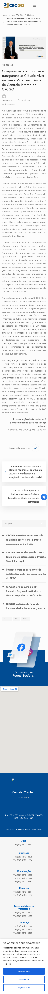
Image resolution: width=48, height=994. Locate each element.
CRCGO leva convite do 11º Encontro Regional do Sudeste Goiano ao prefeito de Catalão (23, 591)
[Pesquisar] (24, 523)
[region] (24, 966)
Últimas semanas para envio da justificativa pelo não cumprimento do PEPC (26, 574)
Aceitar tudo (24, 971)
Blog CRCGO (17, 15)
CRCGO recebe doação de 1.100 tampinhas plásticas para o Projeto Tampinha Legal (26, 557)
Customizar (24, 979)
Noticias (30, 15)
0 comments (10, 104)
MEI (16, 619)
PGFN (25, 619)
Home (4, 15)
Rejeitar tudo (24, 987)
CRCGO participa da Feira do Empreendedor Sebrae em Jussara (25, 606)
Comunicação (7, 100)
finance (7, 619)
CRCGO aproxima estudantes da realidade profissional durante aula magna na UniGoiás (24, 540)
